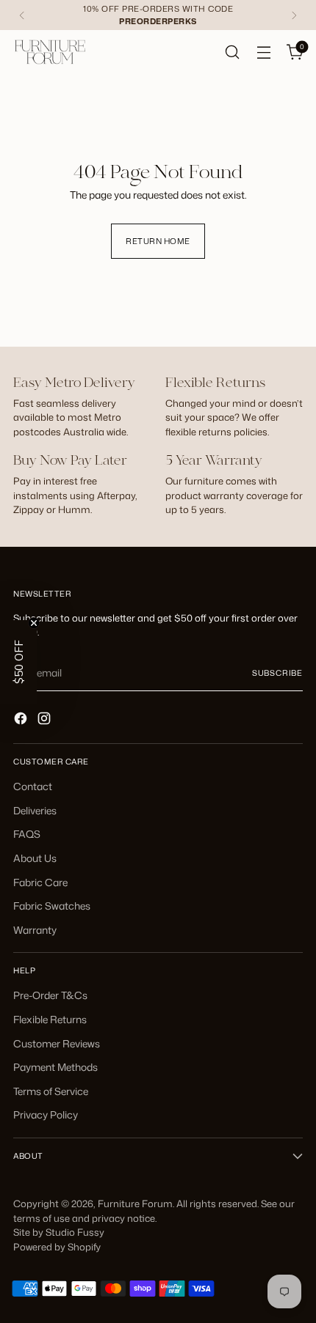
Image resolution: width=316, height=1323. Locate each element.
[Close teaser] (34, 623)
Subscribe (277, 672)
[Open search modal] (232, 52)
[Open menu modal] (263, 52)
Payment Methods (55, 1067)
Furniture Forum (135, 1203)
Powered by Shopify (57, 1246)
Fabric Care (40, 882)
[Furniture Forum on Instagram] (45, 720)
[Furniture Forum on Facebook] (22, 720)
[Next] (294, 15)
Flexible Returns (50, 1019)
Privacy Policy (45, 1114)
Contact (32, 786)
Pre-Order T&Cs (50, 995)
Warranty (35, 930)
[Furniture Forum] (50, 52)
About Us (35, 858)
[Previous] (22, 15)
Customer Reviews (56, 1043)
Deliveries (35, 810)
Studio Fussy (75, 1232)
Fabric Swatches (51, 906)
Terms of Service (50, 1091)
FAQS (26, 834)
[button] (18, 662)
